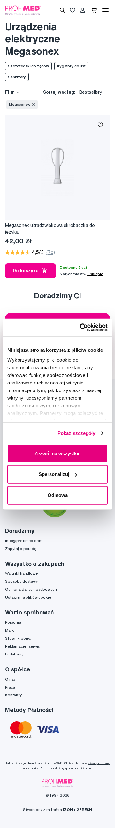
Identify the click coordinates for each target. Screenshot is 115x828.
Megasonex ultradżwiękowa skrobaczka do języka (50, 228)
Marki (10, 630)
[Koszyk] (93, 10)
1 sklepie (95, 274)
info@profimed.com (23, 541)
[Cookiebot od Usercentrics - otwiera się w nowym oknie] (81, 327)
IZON (68, 809)
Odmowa (58, 495)
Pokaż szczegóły (76, 433)
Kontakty (13, 695)
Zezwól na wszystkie (57, 453)
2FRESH (84, 809)
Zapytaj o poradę (20, 548)
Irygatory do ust (71, 66)
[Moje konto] (83, 10)
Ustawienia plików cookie (28, 597)
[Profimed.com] (23, 10)
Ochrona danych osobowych (31, 589)
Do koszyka (26, 270)
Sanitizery (17, 77)
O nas (10, 679)
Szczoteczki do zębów (28, 66)
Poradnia (13, 622)
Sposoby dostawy (21, 581)
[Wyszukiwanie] (62, 10)
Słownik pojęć (18, 638)
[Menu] (105, 10)
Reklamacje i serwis (22, 646)
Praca (10, 687)
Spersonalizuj (54, 474)
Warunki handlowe (21, 573)
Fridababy (14, 654)
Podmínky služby (52, 768)
